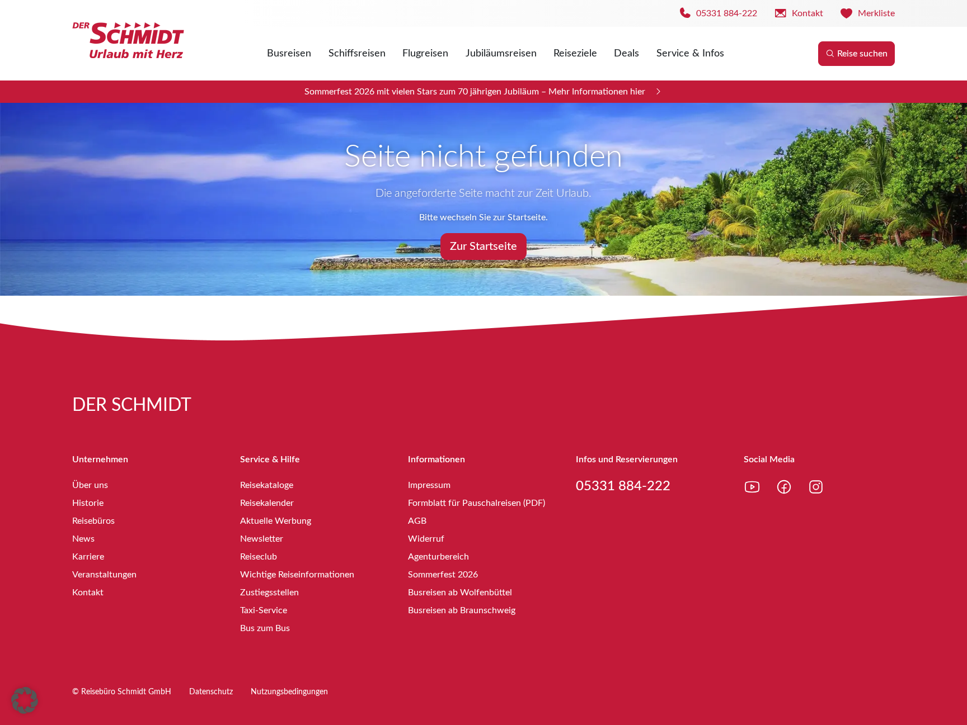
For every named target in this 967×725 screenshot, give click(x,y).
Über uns (90, 485)
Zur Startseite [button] (483, 246)
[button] (24, 700)
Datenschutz (211, 692)
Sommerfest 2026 (443, 574)
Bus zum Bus (265, 628)
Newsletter (261, 538)
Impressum (429, 485)
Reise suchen (862, 53)
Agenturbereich (438, 556)
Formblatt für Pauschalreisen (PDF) (476, 503)
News (83, 538)
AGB (417, 520)
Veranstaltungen (104, 574)
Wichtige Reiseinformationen (297, 574)
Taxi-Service (263, 610)
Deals (626, 54)
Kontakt (88, 592)
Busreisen (289, 54)
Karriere (88, 556)
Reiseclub (258, 556)
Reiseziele (575, 54)
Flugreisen (425, 54)
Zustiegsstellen (269, 592)
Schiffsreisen (357, 54)
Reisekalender (267, 503)
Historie (88, 503)
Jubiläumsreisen (501, 54)
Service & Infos (690, 54)
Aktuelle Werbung (275, 520)
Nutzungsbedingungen (289, 692)
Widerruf (426, 538)
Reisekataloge (266, 485)
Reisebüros (93, 520)
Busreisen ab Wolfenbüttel (460, 592)
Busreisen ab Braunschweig (461, 610)
